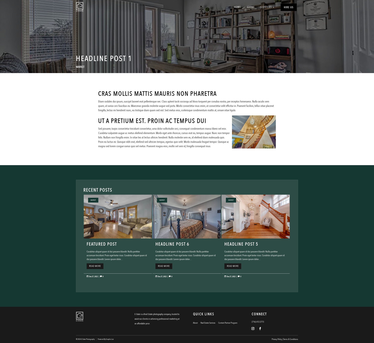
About (251, 7)
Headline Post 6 (187, 239)
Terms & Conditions (290, 339)
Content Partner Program (227, 322)
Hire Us (289, 7)
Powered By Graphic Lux (106, 339)
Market (80, 67)
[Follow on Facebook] (260, 328)
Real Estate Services (208, 322)
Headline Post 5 (255, 239)
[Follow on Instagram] (253, 328)
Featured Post (118, 239)
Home (237, 7)
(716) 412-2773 (258, 321)
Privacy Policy (277, 339)
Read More (95, 266)
